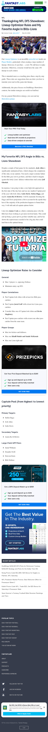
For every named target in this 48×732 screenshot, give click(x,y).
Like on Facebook (15, 689)
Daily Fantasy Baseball (10, 627)
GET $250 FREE (24, 504)
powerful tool (33, 59)
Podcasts (5, 666)
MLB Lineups (6, 642)
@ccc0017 (16, 33)
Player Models (7, 62)
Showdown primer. (8, 99)
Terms (20, 723)
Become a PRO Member (24, 146)
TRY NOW (38, 3)
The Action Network (9, 646)
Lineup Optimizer (11, 59)
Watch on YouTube (16, 695)
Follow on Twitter (16, 684)
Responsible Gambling (9, 674)
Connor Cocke (8, 33)
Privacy (25, 723)
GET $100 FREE (24, 391)
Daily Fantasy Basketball (11, 630)
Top (24, 727)
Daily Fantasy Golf (8, 634)
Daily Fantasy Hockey (9, 638)
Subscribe (5, 670)
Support (5, 662)
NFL (3, 18)
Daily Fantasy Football (10, 623)
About (4, 659)
